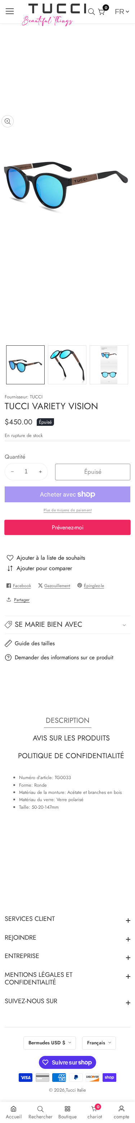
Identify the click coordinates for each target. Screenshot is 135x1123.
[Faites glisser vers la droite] (126, 365)
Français (97, 1042)
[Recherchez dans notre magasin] (93, 11)
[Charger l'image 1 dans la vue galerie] (25, 364)
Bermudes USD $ (47, 1042)
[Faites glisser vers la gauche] (9, 365)
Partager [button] (22, 600)
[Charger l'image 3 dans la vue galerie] (109, 364)
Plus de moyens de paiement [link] (67, 510)
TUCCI (36, 397)
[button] (68, 625)
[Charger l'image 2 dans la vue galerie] (67, 364)
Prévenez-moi (68, 527)
